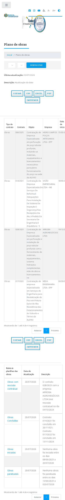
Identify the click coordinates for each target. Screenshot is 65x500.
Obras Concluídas (12, 419)
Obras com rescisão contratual (12, 385)
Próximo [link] (55, 330)
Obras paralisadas (12, 472)
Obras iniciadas (11, 451)
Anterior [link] (37, 330)
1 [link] (46, 330)
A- (49, 10)
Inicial (9, 55)
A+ (53, 10)
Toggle (6, 5)
